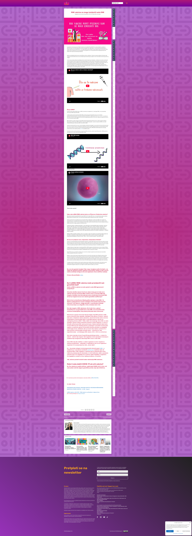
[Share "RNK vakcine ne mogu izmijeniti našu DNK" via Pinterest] (90, 410)
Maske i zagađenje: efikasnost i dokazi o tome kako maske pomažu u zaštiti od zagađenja (105, 449)
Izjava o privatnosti (180, 533)
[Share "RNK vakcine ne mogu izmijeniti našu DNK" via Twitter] (88, 410)
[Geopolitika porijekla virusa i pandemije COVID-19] (70, 441)
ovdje (81, 128)
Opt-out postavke (175, 533)
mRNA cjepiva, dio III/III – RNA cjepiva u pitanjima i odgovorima (83, 392)
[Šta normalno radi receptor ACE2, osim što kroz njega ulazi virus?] (93, 441)
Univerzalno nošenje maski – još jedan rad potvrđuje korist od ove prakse (82, 448)
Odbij (178, 531)
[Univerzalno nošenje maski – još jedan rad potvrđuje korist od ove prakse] (82, 441)
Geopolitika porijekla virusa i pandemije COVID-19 (70, 447)
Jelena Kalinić (81, 14)
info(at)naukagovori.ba (68, 531)
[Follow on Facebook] (97, 517)
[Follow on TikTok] (107, 517)
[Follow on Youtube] (104, 517)
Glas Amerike (95, 377)
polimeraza (91, 350)
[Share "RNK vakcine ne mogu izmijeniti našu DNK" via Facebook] (86, 410)
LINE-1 (101, 348)
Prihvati (169, 531)
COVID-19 (90, 14)
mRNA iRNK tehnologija (96, 14)
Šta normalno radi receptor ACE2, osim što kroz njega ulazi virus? (93, 448)
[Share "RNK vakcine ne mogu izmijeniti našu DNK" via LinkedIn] (92, 410)
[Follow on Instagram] (100, 517)
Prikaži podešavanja (186, 531)
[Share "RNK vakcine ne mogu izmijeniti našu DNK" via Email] (94, 410)
